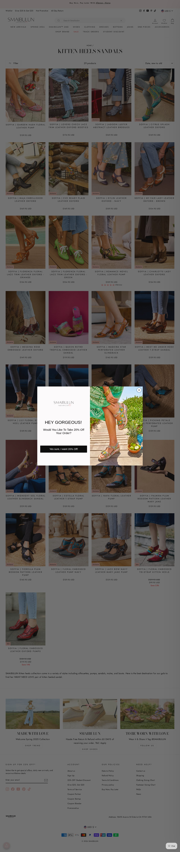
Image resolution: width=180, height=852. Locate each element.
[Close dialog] (139, 390)
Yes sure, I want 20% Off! (64, 449)
